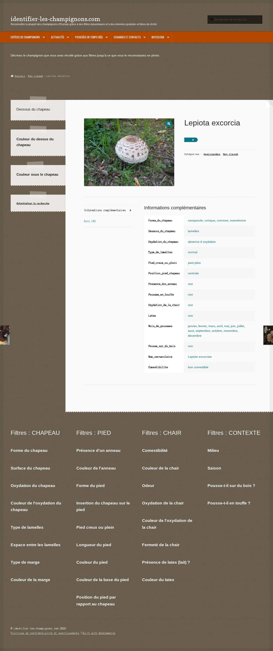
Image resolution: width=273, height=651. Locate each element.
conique (210, 220)
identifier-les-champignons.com (55, 18)
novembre (230, 330)
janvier (192, 326)
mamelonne (238, 220)
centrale (193, 273)
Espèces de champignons (25, 37)
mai (226, 326)
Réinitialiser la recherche (32, 203)
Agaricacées (212, 154)
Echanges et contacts (127, 37)
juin (233, 326)
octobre (217, 330)
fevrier (202, 326)
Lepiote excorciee (200, 356)
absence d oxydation (202, 241)
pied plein (194, 262)
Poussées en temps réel (89, 37)
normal (192, 252)
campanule (195, 220)
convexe (222, 220)
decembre (195, 335)
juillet (240, 326)
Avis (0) (90, 221)
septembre (203, 330)
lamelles (193, 231)
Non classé (35, 76)
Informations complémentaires (105, 210)
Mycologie (158, 37)
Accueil (20, 76)
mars (211, 326)
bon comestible (198, 367)
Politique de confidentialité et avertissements (45, 633)
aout (191, 330)
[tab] (109, 210)
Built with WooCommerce (99, 633)
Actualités (57, 37)
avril (219, 326)
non (190, 284)
